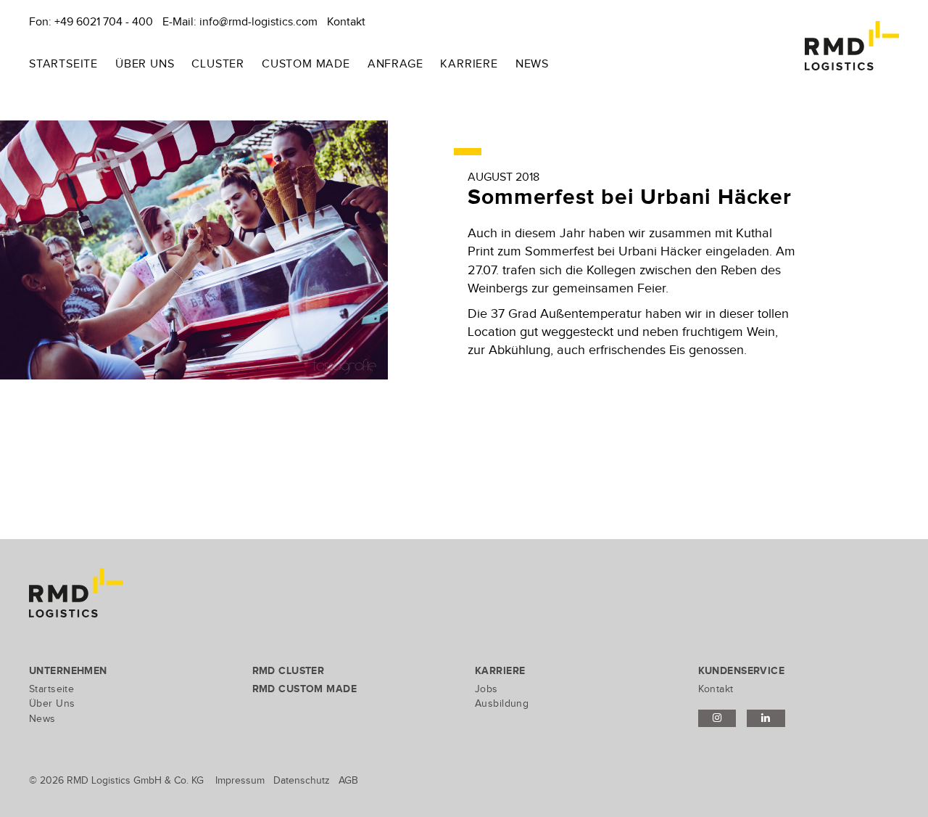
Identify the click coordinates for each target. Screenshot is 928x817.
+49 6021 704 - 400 (103, 22)
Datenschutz (301, 780)
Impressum (240, 780)
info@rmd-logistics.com (258, 22)
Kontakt (346, 22)
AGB (348, 780)
